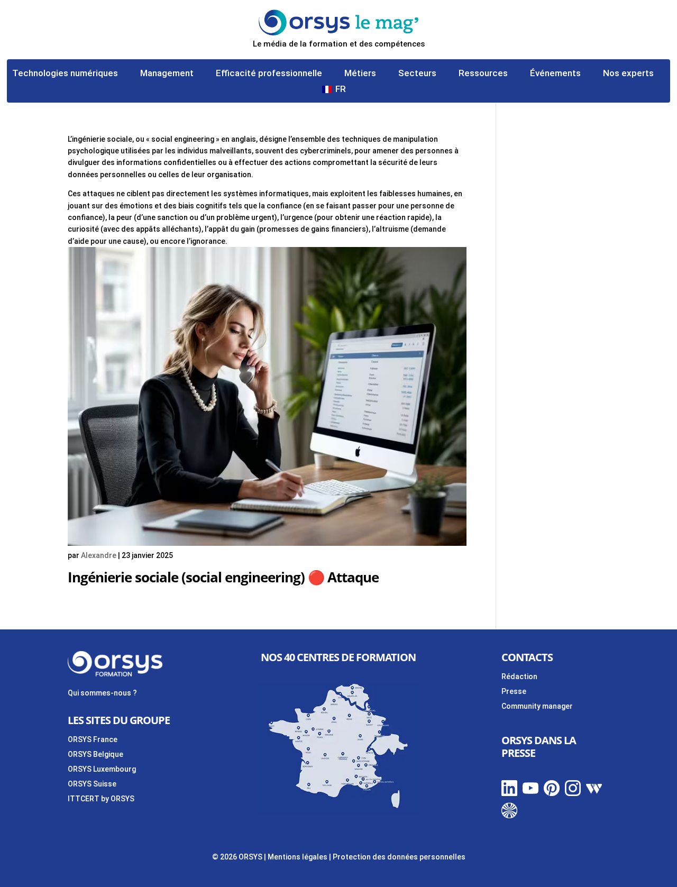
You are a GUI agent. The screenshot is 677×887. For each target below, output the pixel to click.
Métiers (360, 73)
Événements (555, 73)
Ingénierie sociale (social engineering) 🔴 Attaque (223, 577)
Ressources (483, 73)
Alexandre (98, 555)
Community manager (537, 706)
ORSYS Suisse (92, 784)
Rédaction (519, 676)
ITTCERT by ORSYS (101, 798)
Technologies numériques (65, 73)
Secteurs (417, 73)
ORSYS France (92, 739)
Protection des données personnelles (399, 857)
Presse (513, 691)
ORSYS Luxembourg (102, 769)
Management (167, 73)
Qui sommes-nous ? (102, 693)
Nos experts (628, 73)
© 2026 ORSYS (238, 857)
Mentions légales (297, 857)
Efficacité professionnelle (269, 73)
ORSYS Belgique (95, 754)
